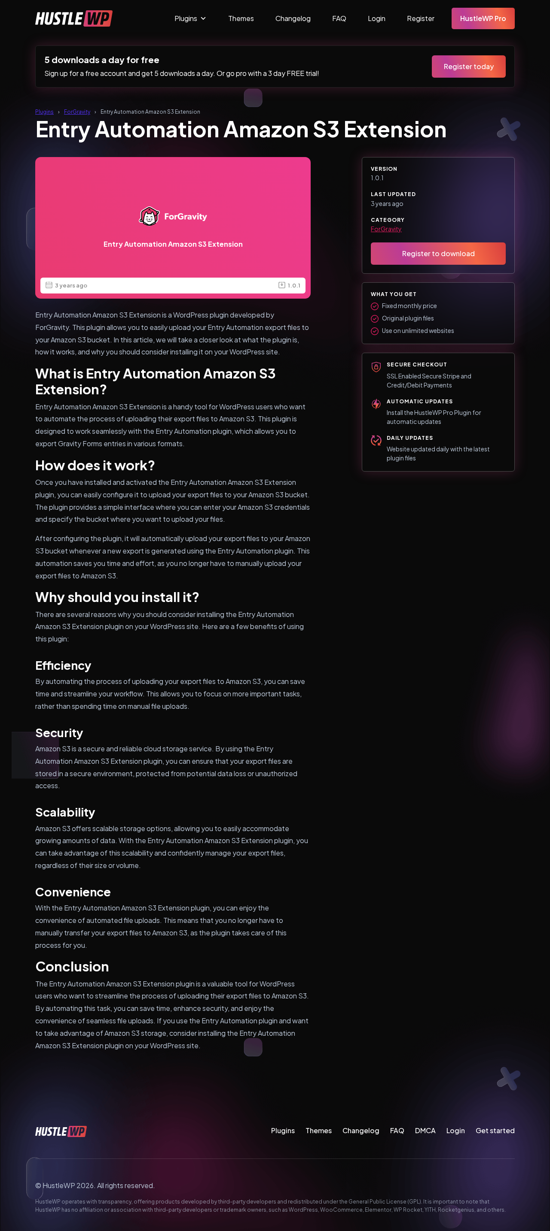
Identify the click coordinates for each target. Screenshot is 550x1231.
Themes (241, 18)
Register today (469, 66)
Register (420, 18)
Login (376, 18)
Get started (495, 1130)
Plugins (185, 18)
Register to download (438, 253)
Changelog (293, 18)
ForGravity (77, 112)
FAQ (339, 18)
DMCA (425, 1130)
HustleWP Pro (483, 18)
